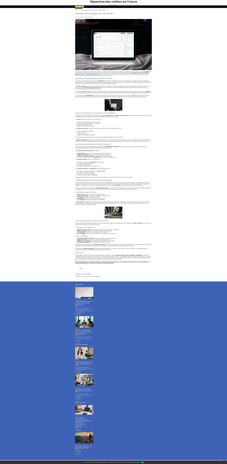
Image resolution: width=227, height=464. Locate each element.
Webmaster (83, 17)
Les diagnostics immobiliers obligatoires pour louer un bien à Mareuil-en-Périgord (99, 9)
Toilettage (78, 387)
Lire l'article (78, 314)
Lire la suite (78, 429)
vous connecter (84, 276)
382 (78, 343)
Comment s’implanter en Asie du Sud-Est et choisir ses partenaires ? (83, 332)
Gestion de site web (89, 17)
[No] (225, 462)
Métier (76, 328)
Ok (142, 462)
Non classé (78, 444)
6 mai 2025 (78, 17)
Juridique (77, 299)
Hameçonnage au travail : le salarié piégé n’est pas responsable (84, 303)
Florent (81, 268)
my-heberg (125, 82)
